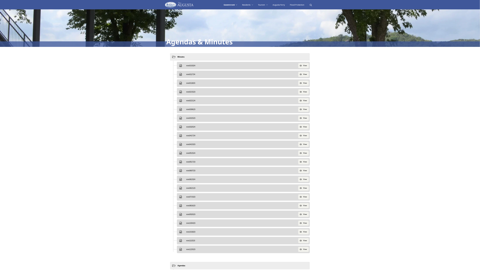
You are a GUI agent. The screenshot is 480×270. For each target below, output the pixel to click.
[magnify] (311, 5)
